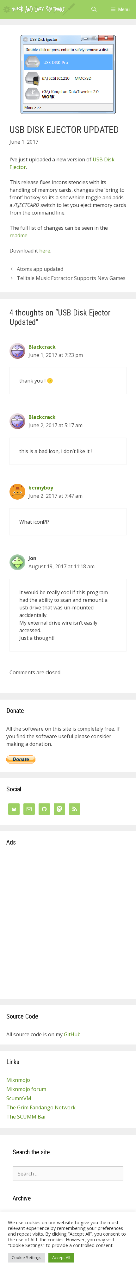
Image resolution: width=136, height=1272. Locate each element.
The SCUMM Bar (26, 1116)
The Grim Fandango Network (41, 1107)
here (44, 250)
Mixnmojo (18, 1079)
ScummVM (18, 1098)
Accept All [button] (61, 1257)
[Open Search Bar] (94, 9)
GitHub (72, 1034)
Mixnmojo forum (26, 1089)
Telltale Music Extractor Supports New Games (71, 278)
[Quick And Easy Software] (39, 9)
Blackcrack (42, 346)
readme (18, 235)
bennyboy (40, 487)
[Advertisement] (68, 925)
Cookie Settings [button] (26, 1257)
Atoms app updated (40, 268)
